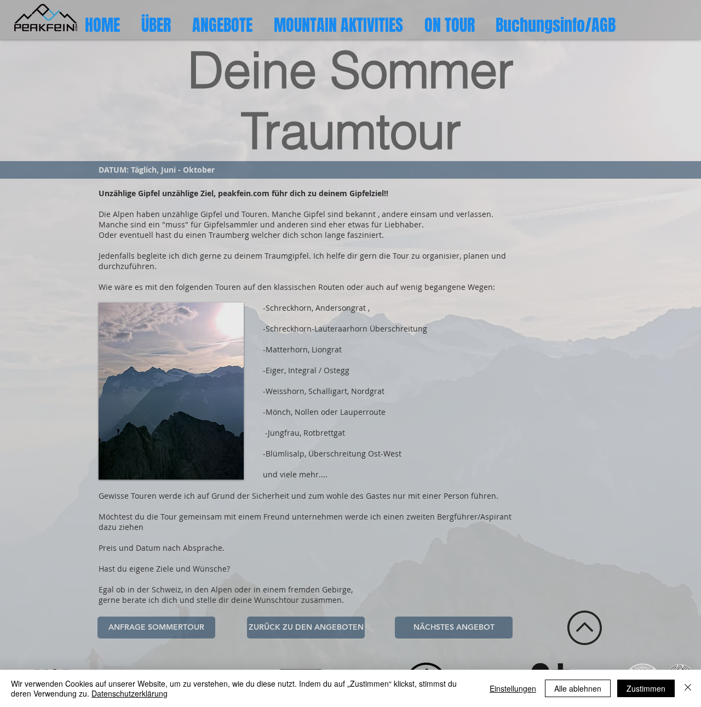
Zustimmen (646, 688)
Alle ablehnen (577, 688)
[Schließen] (687, 688)
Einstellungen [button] (513, 688)
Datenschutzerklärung (129, 693)
